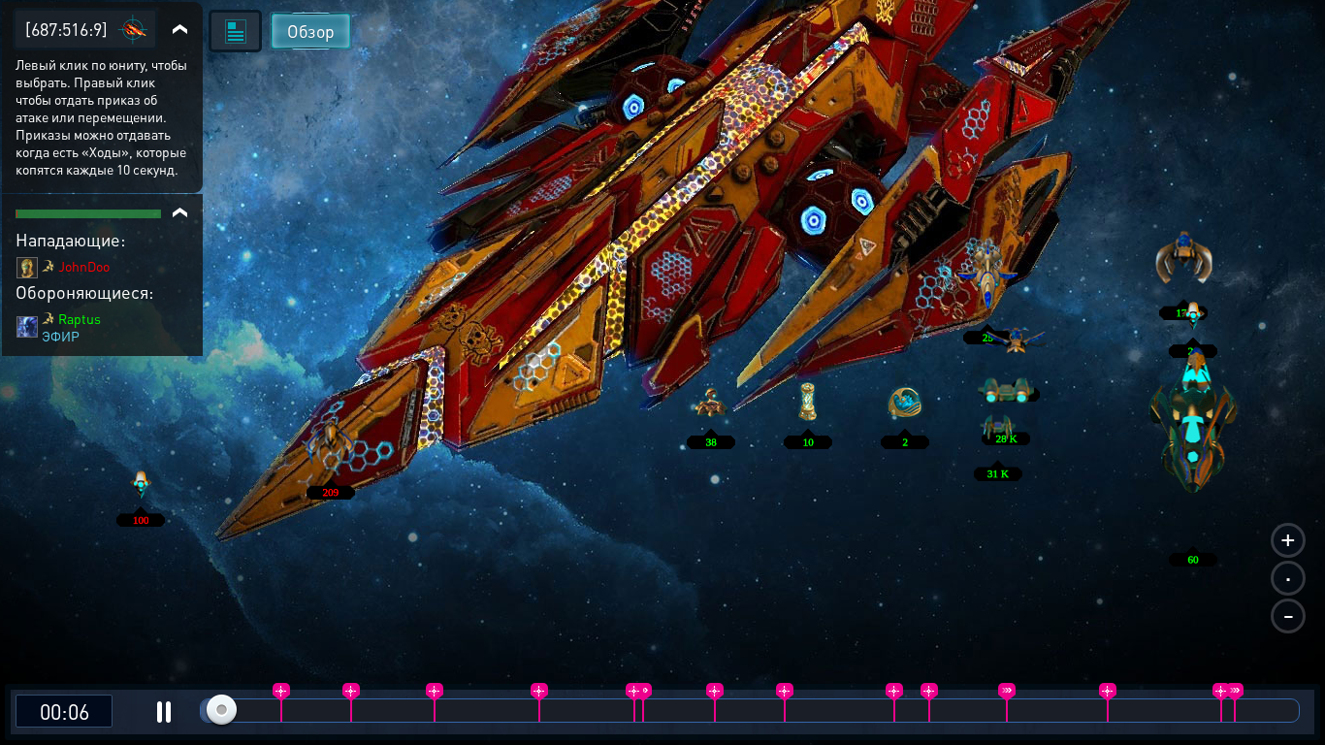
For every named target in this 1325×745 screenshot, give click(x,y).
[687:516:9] (66, 28)
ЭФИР (61, 335)
